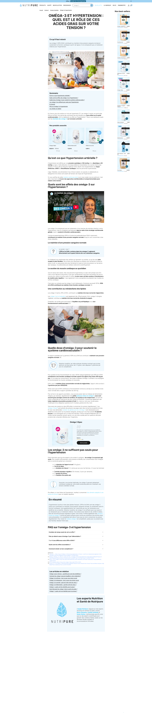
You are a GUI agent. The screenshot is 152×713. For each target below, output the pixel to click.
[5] (73, 151)
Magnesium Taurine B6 (121, 74)
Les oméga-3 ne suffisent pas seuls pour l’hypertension (64, 102)
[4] (53, 151)
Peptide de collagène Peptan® (121, 106)
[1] (49, 151)
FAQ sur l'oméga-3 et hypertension (58, 106)
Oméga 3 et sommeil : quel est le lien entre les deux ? (63, 582)
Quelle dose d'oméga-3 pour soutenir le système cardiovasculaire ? (67, 100)
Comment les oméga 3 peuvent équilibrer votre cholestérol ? (65, 576)
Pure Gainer (119, 170)
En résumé (52, 104)
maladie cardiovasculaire (70, 177)
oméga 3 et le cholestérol (57, 296)
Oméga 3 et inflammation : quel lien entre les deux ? (62, 584)
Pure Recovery (120, 42)
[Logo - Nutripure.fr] (29, 5)
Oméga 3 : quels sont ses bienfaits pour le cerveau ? (63, 591)
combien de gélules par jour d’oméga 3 (73, 410)
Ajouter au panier (63, 142)
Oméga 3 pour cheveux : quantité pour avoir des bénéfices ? (65, 573)
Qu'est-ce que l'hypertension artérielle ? (59, 95)
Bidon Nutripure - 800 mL (121, 154)
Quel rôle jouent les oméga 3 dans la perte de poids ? (63, 589)
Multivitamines (120, 137)
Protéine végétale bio (121, 26)
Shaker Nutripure (120, 122)
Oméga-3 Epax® (53, 408)
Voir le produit (83, 442)
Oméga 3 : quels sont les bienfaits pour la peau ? (62, 587)
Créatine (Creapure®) (121, 57)
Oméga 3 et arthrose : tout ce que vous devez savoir (63, 578)
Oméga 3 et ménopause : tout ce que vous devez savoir (64, 580)
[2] (51, 151)
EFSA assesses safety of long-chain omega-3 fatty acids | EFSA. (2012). (65, 562)
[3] (52, 151)
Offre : (76, 1)
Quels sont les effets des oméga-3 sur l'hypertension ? (63, 97)
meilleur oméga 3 (71, 519)
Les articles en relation (55, 108)
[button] (102, 140)
